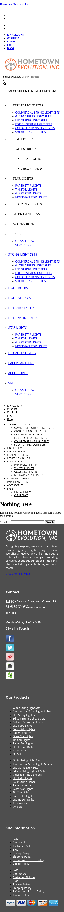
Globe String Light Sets (26, 708)
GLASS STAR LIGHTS (28, 193)
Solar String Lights (24, 729)
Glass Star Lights (23, 736)
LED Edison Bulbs (23, 747)
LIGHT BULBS (23, 139)
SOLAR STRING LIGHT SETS (32, 132)
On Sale (17, 754)
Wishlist (13, 18)
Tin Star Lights (21, 740)
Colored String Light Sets (28, 722)
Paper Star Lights (23, 743)
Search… (5, 522)
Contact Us (19, 842)
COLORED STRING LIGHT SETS (35, 128)
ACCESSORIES (23, 224)
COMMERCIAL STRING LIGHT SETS (37, 112)
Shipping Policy (22, 856)
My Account (15, 15)
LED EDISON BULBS (28, 168)
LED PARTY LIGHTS (27, 204)
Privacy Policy (21, 853)
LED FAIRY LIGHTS (27, 159)
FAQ (9, 25)
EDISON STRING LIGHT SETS (33, 124)
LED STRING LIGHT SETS (31, 120)
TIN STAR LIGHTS (26, 189)
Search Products (12, 76)
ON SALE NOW (24, 241)
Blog (10, 28)
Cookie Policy (21, 863)
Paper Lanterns (22, 732)
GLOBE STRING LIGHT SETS (33, 116)
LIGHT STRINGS (24, 149)
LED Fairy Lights (22, 725)
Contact (13, 21)
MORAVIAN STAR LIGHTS (31, 197)
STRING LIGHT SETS (28, 105)
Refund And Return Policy (28, 860)
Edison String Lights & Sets (29, 718)
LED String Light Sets (25, 715)
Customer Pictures (24, 846)
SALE (17, 234)
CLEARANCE (23, 245)
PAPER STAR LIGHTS (28, 186)
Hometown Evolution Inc (14, 4)
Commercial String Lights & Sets (32, 711)
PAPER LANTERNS (26, 214)
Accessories (20, 750)
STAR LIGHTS (23, 178)
